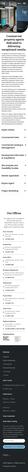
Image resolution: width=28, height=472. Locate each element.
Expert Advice (8, 130)
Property (6, 357)
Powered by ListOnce (9, 466)
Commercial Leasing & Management (12, 146)
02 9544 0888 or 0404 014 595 (15, 329)
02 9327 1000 (9, 252)
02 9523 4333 (9, 239)
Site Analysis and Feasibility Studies (10, 166)
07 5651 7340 (9, 316)
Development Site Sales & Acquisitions (13, 156)
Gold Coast (7, 308)
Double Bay (7, 244)
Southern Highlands (10, 270)
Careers (6, 375)
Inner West (7, 257)
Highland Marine (9, 321)
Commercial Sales (10, 137)
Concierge (6, 371)
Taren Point (7, 296)
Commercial (7, 364)
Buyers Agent (8, 183)
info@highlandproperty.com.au (14, 385)
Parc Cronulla (8, 232)
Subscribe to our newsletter (14, 447)
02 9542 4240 (9, 290)
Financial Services (9, 368)
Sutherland (7, 283)
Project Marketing (10, 191)
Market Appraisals (10, 175)
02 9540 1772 (9, 303)
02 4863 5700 (9, 277)
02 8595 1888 (9, 265)
